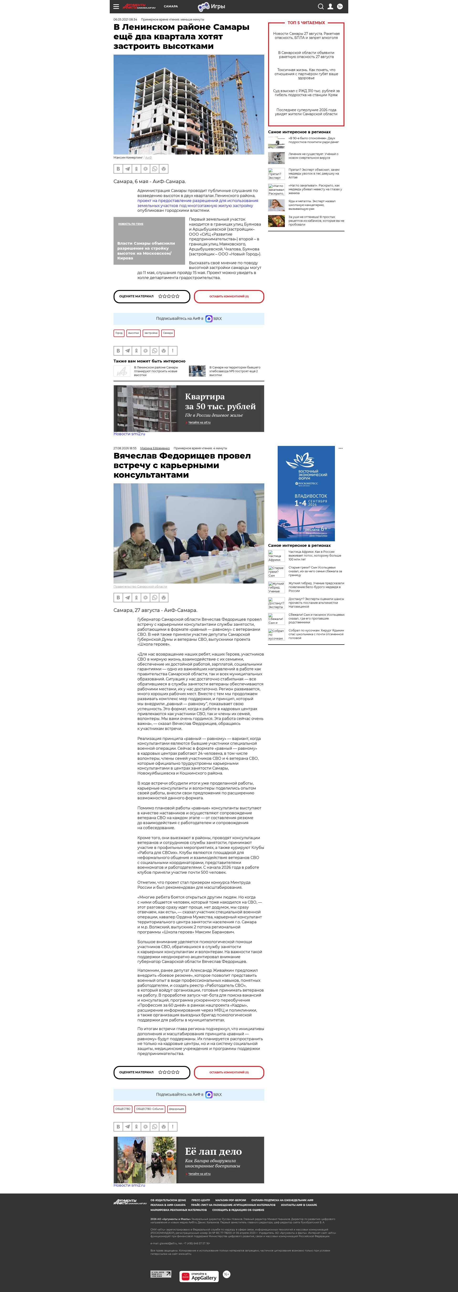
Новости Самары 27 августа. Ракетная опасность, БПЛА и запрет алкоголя (306, 36)
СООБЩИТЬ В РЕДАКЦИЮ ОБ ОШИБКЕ (238, 1210)
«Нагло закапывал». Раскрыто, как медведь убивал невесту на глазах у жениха (315, 189)
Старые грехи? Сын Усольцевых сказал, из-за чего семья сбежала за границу (315, 571)
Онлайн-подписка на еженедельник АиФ (282, 1200)
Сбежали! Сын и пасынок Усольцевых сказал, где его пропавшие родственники (316, 618)
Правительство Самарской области (140, 586)
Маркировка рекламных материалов (179, 1210)
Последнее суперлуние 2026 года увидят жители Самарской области (306, 112)
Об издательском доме (168, 1200)
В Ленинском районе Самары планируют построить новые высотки (156, 371)
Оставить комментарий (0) (229, 296)
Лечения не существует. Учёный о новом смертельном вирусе (313, 156)
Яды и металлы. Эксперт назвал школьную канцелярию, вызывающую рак (312, 205)
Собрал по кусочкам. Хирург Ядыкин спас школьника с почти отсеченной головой (316, 634)
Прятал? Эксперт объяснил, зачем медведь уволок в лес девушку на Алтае (314, 173)
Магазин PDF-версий (230, 1200)
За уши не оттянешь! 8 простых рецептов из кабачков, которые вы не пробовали (316, 220)
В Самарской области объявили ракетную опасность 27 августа (306, 55)
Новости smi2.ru (129, 434)
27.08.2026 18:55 (125, 448)
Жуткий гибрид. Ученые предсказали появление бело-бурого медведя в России (316, 587)
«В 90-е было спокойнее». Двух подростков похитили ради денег (314, 140)
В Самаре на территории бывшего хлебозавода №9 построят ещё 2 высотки (234, 371)
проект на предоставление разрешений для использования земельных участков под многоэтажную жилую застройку (197, 203)
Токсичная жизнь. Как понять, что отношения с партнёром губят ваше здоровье (306, 74)
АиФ (148, 157)
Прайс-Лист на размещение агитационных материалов (233, 1205)
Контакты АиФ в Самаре (299, 1205)
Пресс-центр (201, 1200)
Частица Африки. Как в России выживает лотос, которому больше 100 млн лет (315, 555)
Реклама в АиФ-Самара (168, 1205)
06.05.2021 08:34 (125, 19)
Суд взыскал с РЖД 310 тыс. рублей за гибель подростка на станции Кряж (306, 93)
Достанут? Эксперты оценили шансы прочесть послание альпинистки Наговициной (316, 602)
